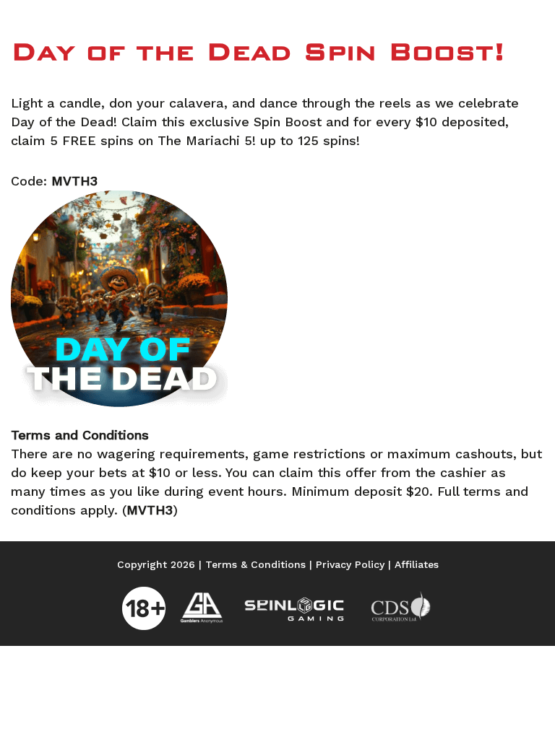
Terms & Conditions (255, 564)
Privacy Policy (350, 564)
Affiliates (417, 564)
